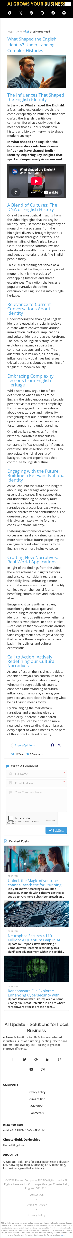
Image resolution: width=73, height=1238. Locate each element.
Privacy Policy (36, 1215)
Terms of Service (36, 1205)
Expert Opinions (25, 745)
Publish (57, 830)
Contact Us (37, 1194)
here (63, 1235)
